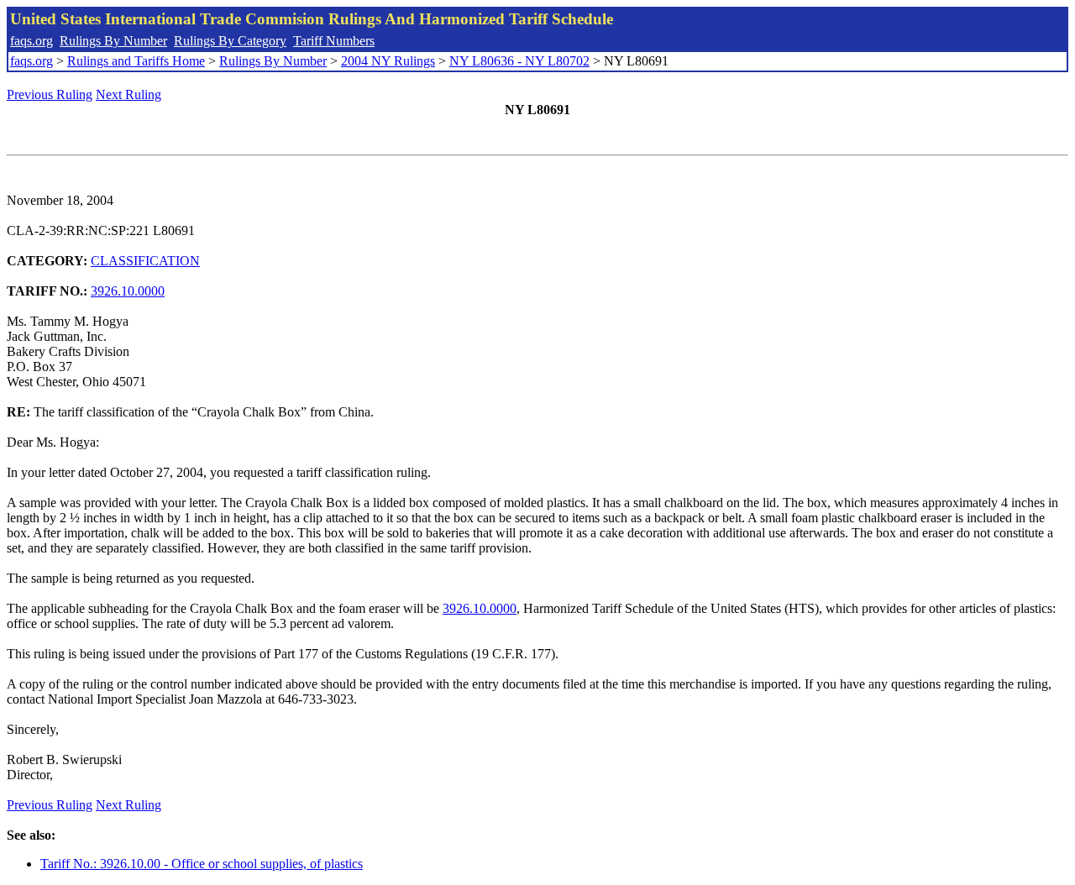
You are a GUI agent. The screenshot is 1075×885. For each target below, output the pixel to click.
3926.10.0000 (128, 291)
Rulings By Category (230, 41)
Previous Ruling (49, 94)
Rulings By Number (113, 41)
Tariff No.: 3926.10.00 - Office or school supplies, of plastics (201, 863)
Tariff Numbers (334, 41)
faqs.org (31, 41)
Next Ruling (128, 94)
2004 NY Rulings (388, 61)
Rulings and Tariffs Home (136, 61)
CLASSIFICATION (145, 261)
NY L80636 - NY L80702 (519, 61)
